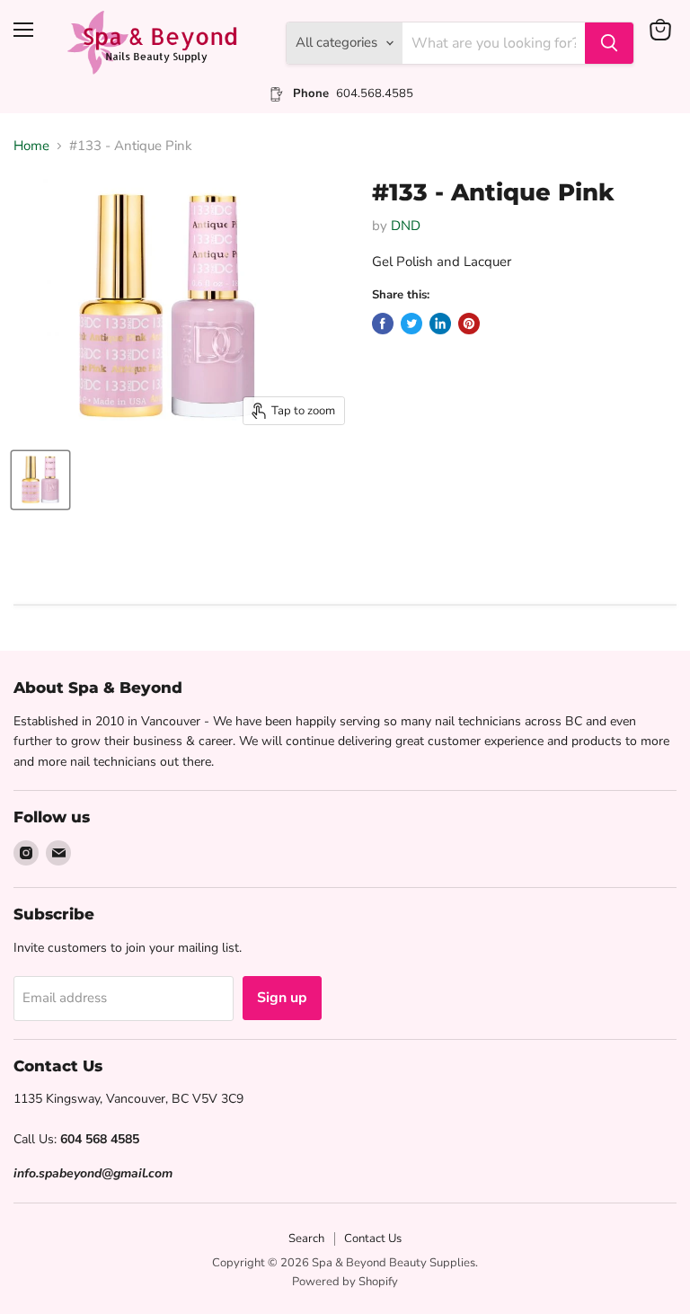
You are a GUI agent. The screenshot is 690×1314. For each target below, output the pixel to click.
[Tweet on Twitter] (411, 323)
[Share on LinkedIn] (440, 323)
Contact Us (373, 1238)
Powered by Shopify (345, 1282)
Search (306, 1238)
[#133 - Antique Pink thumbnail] (40, 480)
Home (31, 146)
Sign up (282, 998)
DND (405, 226)
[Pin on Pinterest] (469, 323)
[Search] (609, 43)
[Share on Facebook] (383, 323)
